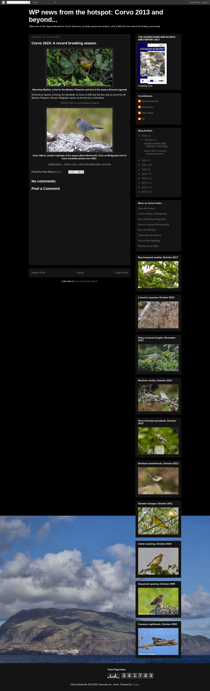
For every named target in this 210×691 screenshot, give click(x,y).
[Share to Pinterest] (82, 172)
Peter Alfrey (147, 113)
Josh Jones (147, 107)
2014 (145, 187)
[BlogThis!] (73, 172)
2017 (145, 182)
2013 (145, 191)
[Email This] (70, 172)
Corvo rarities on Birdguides (152, 213)
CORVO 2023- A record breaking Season (79, 103)
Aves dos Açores (146, 208)
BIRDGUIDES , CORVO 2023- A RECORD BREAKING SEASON (80, 164)
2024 (145, 135)
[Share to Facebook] (79, 172)
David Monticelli (149, 101)
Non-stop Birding (147, 229)
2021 (145, 165)
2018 (145, 178)
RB (143, 118)
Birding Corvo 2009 (148, 246)
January (149, 139)
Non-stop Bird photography (152, 219)
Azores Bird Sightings (149, 240)
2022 (145, 160)
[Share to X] (76, 172)
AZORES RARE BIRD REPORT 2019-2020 (156, 145)
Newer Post (38, 272)
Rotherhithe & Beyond (149, 235)
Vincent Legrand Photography (153, 224)
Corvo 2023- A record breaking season (155, 152)
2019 (145, 174)
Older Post (121, 272)
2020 (145, 169)
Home (80, 272)
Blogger (135, 684)
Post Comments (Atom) (86, 281)
